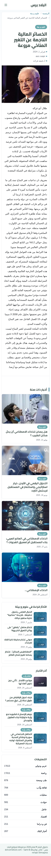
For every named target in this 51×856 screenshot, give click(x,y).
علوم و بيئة (34, 13)
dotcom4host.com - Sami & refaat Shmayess (26, 851)
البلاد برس (38, 5)
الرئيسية (45, 13)
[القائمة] (6, 5)
